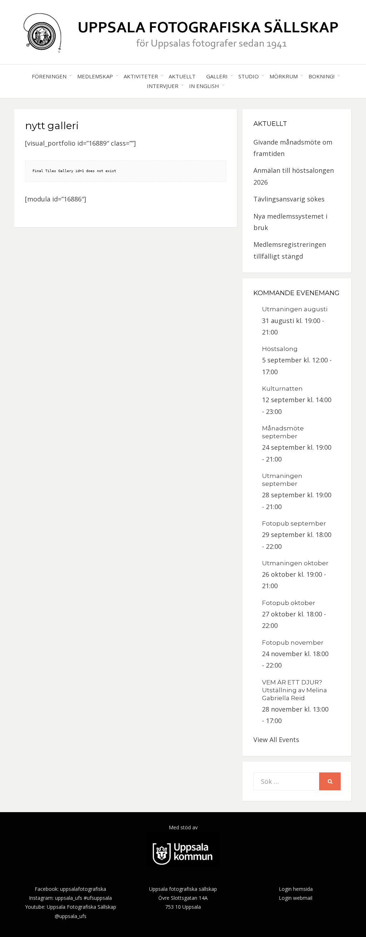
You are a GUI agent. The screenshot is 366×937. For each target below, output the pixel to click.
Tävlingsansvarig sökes (289, 199)
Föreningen (49, 76)
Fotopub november (292, 642)
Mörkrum (283, 76)
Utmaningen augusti (294, 309)
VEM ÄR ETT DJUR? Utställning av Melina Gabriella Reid (294, 690)
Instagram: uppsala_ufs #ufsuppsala (70, 897)
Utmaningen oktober (295, 563)
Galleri (217, 76)
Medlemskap (95, 76)
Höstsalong (280, 348)
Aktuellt (182, 76)
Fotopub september (294, 523)
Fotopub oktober (288, 602)
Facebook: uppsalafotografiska (70, 888)
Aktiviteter (141, 76)
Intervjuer (162, 85)
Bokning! (321, 76)
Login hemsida (296, 888)
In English (204, 85)
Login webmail (295, 897)
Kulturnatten (282, 388)
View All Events (276, 739)
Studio (248, 76)
